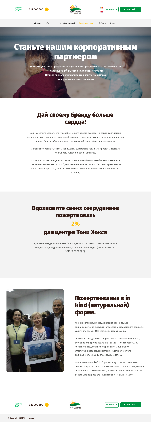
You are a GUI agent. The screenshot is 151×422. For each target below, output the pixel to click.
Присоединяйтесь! (86, 23)
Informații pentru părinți (66, 23)
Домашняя (38, 23)
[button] (112, 9)
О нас (112, 23)
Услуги (49, 23)
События (102, 23)
